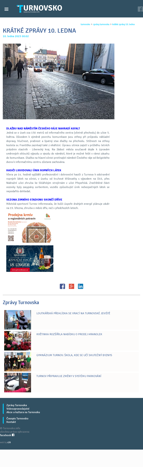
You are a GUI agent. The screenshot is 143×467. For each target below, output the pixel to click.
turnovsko (85, 24)
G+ (71, 286)
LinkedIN (80, 286)
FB (62, 286)
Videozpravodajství (17, 408)
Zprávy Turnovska (16, 405)
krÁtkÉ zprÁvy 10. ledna (123, 24)
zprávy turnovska (101, 24)
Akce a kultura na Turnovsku (23, 412)
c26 (9, 442)
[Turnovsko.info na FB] (140, 9)
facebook (6, 435)
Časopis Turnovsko (17, 418)
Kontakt (11, 422)
